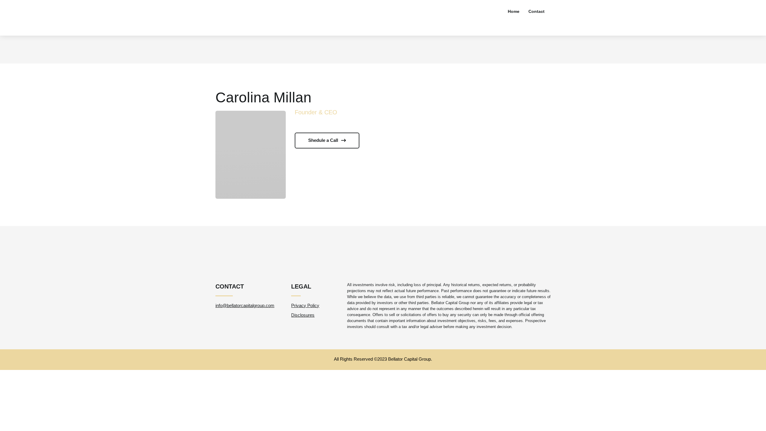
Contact (536, 11)
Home (513, 11)
